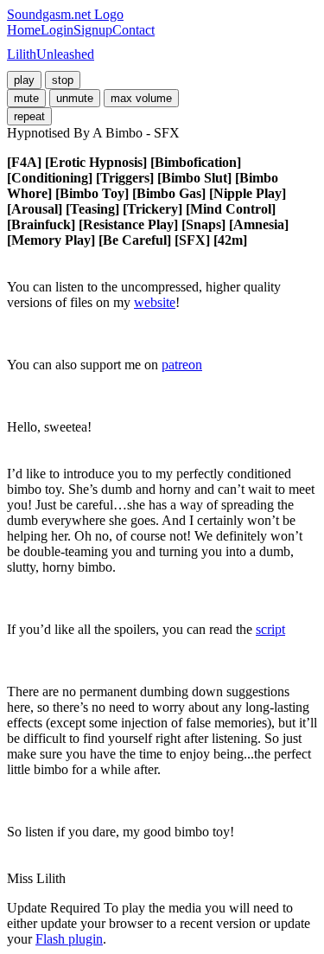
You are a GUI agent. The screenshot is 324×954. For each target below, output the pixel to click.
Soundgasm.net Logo (65, 14)
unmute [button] (74, 98)
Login (57, 29)
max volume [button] (141, 98)
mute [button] (26, 98)
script (270, 629)
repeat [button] (29, 116)
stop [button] (62, 80)
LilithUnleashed (50, 54)
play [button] (24, 80)
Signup (92, 29)
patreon (182, 364)
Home (24, 29)
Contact (133, 29)
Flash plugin (69, 939)
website (154, 302)
